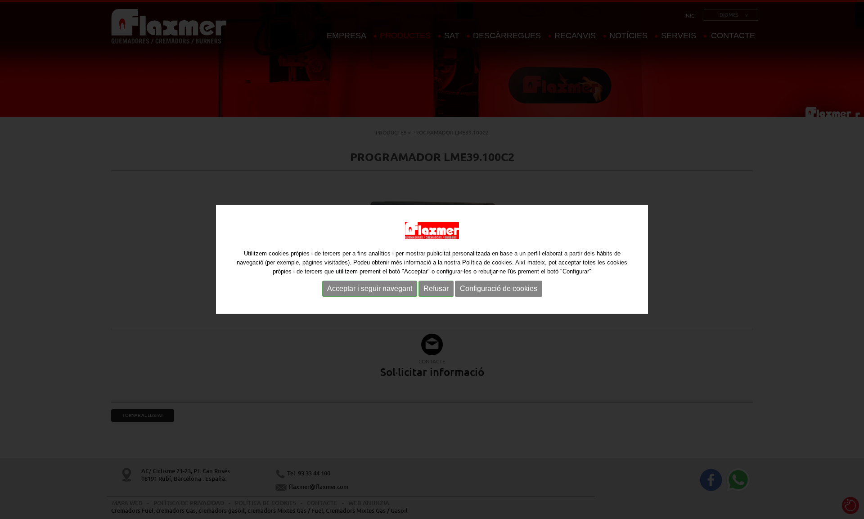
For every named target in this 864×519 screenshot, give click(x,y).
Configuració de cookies (498, 288)
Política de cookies (487, 262)
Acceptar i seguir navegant (369, 288)
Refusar (436, 288)
